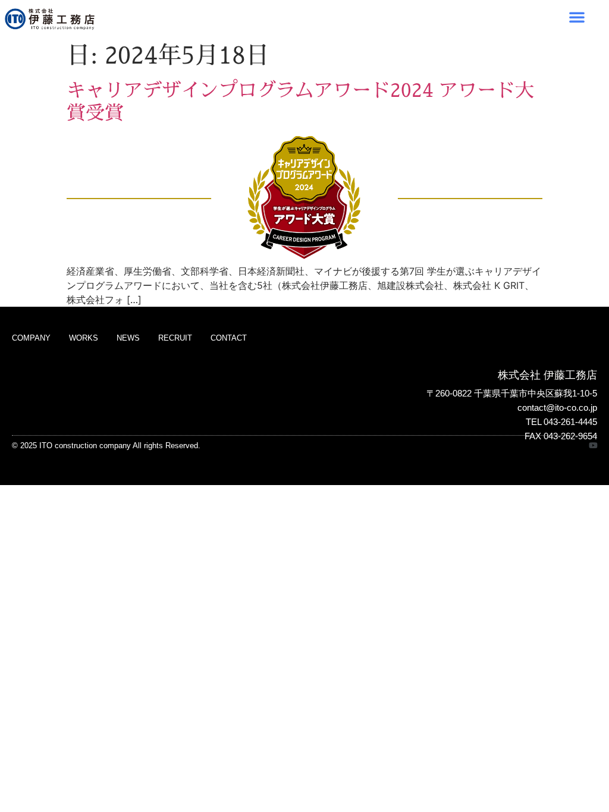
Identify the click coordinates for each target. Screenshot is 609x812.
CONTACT (229, 337)
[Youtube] (593, 445)
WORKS (83, 337)
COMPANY (31, 337)
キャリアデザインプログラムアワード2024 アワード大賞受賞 (300, 101)
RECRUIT (175, 337)
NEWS (128, 337)
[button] (576, 16)
